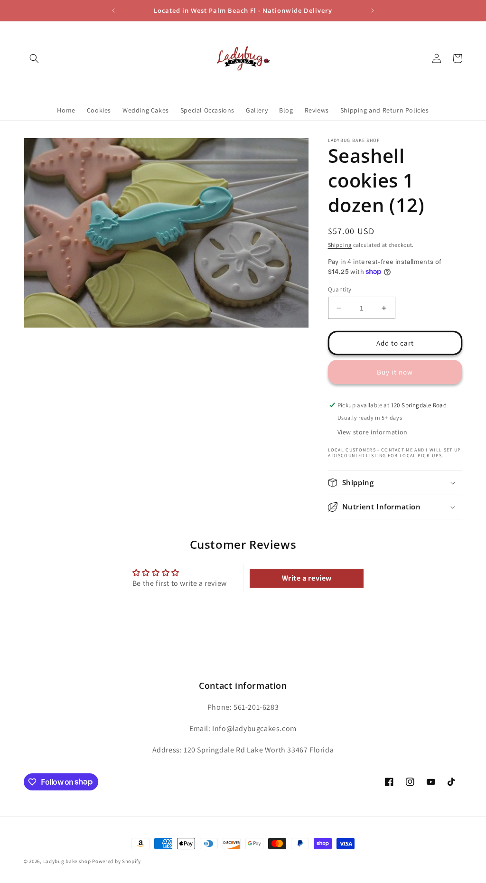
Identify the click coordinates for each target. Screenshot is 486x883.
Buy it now (395, 371)
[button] (34, 58)
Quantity (340, 289)
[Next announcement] (372, 10)
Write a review (307, 578)
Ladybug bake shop (67, 861)
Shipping (340, 244)
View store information (372, 432)
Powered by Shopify (116, 861)
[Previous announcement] (113, 10)
